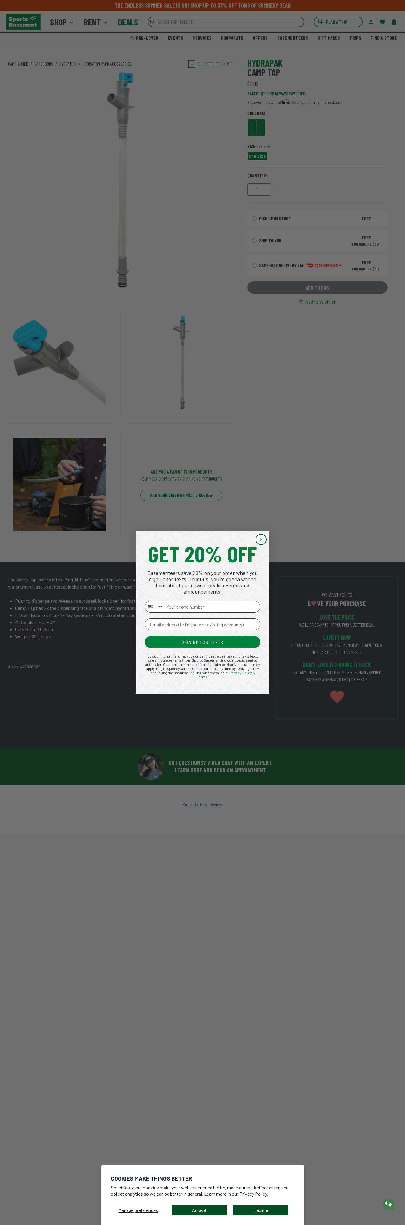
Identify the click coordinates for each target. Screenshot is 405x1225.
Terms (202, 677)
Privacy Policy (241, 673)
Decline (260, 1210)
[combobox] (154, 606)
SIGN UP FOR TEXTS (202, 642)
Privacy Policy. (253, 1194)
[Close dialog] (261, 539)
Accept (199, 1210)
